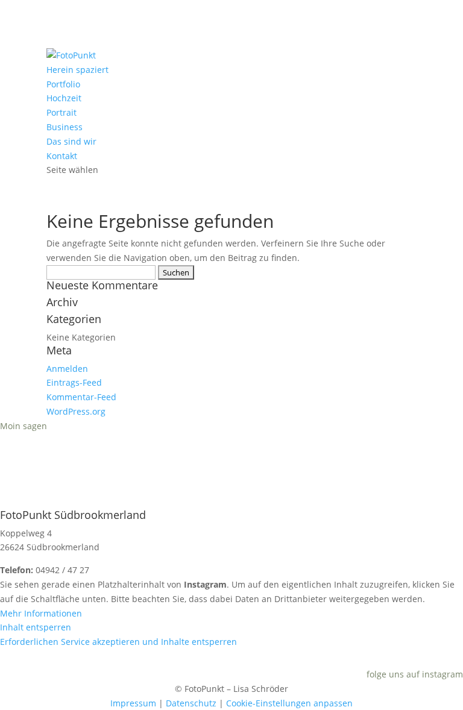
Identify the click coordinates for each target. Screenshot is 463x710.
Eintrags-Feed (74, 382)
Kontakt (61, 156)
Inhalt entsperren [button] (35, 627)
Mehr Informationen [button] (41, 613)
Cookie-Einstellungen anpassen (289, 703)
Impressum (133, 703)
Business (64, 127)
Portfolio (63, 84)
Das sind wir (71, 141)
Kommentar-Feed (81, 397)
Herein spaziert (77, 69)
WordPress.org (76, 411)
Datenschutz (191, 703)
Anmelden (67, 368)
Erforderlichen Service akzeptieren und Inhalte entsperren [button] (118, 641)
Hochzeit (63, 98)
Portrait (61, 112)
